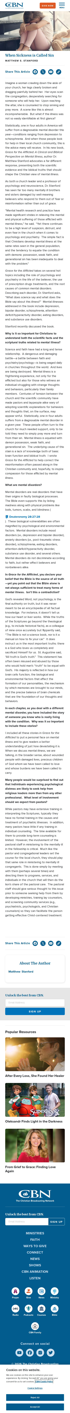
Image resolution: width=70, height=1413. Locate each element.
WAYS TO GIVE (35, 1246)
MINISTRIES (35, 1233)
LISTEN (35, 1278)
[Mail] (50, 71)
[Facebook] (35, 71)
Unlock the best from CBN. (24, 995)
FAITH (35, 1239)
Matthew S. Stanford (21, 60)
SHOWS (35, 1265)
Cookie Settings (35, 1388)
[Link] (58, 71)
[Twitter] (43, 71)
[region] (35, 1389)
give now (48, 5)
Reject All (35, 1397)
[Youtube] (19, 1353)
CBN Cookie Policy (44, 1381)
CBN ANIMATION (35, 1271)
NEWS (35, 1258)
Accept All (35, 1406)
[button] (60, 6)
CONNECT (35, 1252)
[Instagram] (40, 1353)
